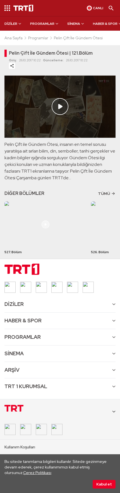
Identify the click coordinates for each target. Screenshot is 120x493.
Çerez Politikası (37, 472)
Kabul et (104, 484)
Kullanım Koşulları (19, 447)
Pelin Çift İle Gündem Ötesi (78, 37)
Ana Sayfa (13, 37)
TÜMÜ (104, 193)
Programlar (38, 37)
